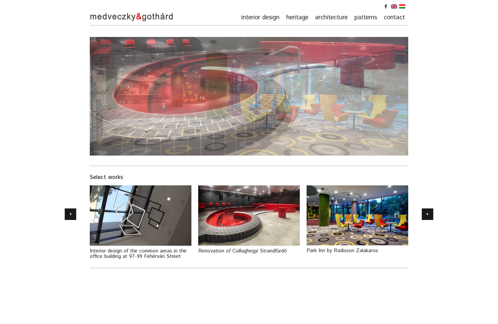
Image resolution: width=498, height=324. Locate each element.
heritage (297, 17)
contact (394, 17)
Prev (70, 214)
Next (427, 214)
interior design (260, 17)
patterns (365, 17)
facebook (387, 8)
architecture (331, 17)
